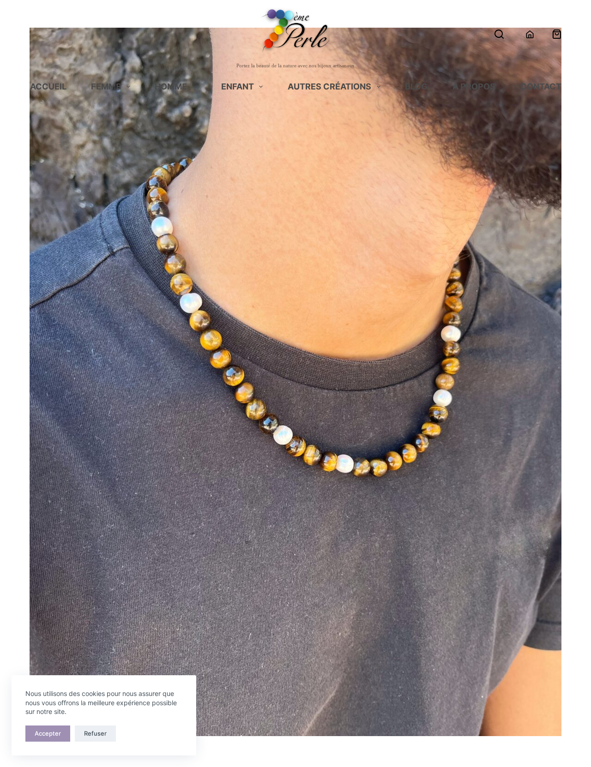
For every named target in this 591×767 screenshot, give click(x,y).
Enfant (237, 87)
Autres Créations (329, 87)
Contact (540, 87)
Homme (171, 87)
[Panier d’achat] (556, 34)
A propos (473, 87)
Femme (106, 87)
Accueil (48, 87)
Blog (416, 87)
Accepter (48, 733)
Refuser (95, 733)
